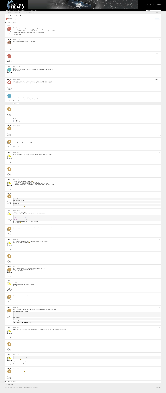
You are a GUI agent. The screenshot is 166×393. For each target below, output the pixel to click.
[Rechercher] (160, 10)
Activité (32, 10)
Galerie (10, 10)
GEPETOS (10, 18)
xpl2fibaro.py (31, 183)
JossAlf (9, 39)
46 (9, 33)
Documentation (23, 10)
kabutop (9, 106)
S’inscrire (159, 4)
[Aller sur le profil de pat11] (9, 70)
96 (9, 187)
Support (15, 19)
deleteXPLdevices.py (25, 183)
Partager (152, 18)
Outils (19, 10)
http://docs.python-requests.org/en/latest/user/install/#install (25, 269)
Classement (36, 10)
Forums (7, 10)
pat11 (9, 66)
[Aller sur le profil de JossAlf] (9, 42)
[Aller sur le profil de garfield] (9, 96)
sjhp (9, 152)
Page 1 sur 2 (15, 22)
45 (9, 100)
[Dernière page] (11, 22)
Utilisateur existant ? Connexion (151, 4)
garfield (9, 92)
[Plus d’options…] (160, 25)
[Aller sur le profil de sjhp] (9, 155)
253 (9, 113)
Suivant (9, 22)
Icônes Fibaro (14, 10)
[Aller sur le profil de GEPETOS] (7, 19)
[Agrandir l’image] (16, 146)
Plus (28, 10)
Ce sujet (157, 10)
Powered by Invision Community (83, 391)
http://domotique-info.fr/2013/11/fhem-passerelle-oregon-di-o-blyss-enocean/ (41, 82)
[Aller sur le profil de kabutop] (9, 109)
